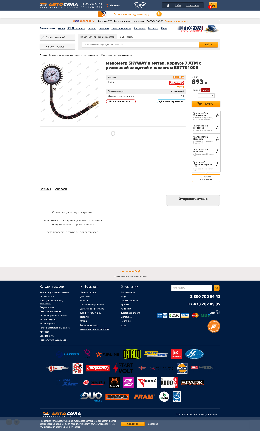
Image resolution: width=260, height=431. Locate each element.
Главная (43, 55)
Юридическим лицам (90, 313)
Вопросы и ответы (89, 325)
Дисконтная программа (92, 309)
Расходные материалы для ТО (55, 328)
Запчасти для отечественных (54, 292)
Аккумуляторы (47, 307)
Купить (209, 103)
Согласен (132, 423)
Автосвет (44, 332)
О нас (164, 28)
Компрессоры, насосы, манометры (116, 55)
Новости (84, 317)
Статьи (83, 321)
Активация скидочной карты (94, 329)
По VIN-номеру (126, 37)
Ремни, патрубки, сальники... (54, 340)
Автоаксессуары (66, 55)
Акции (61, 28)
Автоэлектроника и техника (53, 315)
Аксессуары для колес (51, 311)
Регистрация (192, 5)
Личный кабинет (88, 292)
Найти (208, 44)
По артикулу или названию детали (97, 37)
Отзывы (45, 189)
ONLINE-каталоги (76, 28)
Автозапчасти (48, 28)
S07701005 (178, 77)
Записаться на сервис (176, 21)
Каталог (52, 55)
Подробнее (152, 424)
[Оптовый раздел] (198, 28)
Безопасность (47, 336)
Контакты (153, 28)
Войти (178, 5)
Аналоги (61, 189)
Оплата (84, 300)
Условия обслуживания (92, 304)
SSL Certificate (215, 312)
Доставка (85, 296)
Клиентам (104, 28)
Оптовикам (139, 28)
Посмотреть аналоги (119, 101)
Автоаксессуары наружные (87, 55)
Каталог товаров (55, 46)
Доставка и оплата (121, 28)
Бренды (92, 28)
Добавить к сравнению (171, 101)
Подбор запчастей (55, 37)
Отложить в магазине (206, 178)
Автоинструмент (48, 323)
